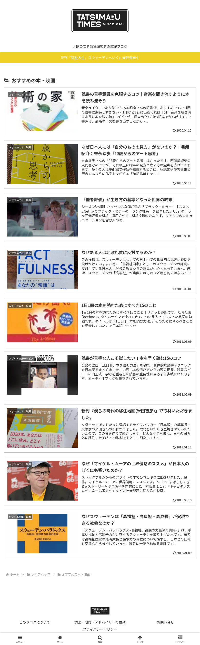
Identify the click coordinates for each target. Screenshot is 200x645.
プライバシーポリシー (100, 629)
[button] (185, 641)
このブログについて (34, 622)
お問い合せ (165, 622)
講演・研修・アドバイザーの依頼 (100, 622)
